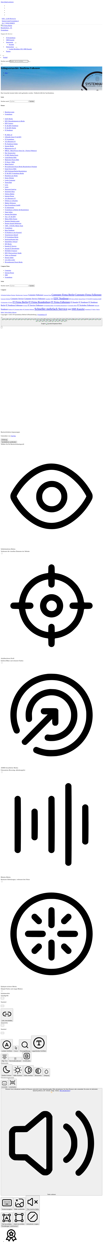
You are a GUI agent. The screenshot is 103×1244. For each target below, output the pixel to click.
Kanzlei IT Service (10, 246)
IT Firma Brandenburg (39, 302)
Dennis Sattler (9, 257)
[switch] (2, 553)
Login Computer (10, 180)
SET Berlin (8, 244)
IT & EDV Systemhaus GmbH (94, 298)
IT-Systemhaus (10, 38)
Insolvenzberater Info (11, 239)
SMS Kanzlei (10, 40)
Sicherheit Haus (10, 191)
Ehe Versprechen (10, 153)
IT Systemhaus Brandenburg (60, 305)
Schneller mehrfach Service (51, 308)
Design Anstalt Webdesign (13, 223)
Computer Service (17, 299)
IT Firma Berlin (20, 302)
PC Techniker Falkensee (28, 309)
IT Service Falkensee (35, 305)
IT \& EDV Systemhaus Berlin (14, 173)
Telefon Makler (9, 194)
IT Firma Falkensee (60, 302)
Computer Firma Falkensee (88, 294)
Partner (8, 51)
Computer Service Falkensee (34, 299)
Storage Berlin (9, 146)
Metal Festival (9, 164)
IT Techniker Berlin (72, 305)
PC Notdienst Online (11, 144)
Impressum (9, 42)
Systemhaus (8, 114)
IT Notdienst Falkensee (14, 305)
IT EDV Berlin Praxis (11, 155)
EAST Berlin (9, 119)
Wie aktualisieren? (65, 1090)
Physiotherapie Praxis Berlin (14, 262)
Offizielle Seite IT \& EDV (13, 137)
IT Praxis (25, 305)
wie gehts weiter (10, 260)
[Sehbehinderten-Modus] (2, 553)
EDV (52, 298)
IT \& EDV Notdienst (11, 125)
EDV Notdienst (61, 298)
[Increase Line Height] (2, 1025)
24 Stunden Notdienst (6, 295)
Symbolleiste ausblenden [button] (9, 442)
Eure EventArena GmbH (12, 205)
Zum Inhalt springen (7, 2)
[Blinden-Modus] (2, 882)
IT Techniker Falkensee (85, 305)
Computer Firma (47, 295)
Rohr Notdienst (9, 230)
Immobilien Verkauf (11, 241)
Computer (8, 270)
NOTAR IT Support (11, 251)
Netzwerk (97, 305)
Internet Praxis (82, 298)
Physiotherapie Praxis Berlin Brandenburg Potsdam (21, 166)
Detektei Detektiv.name (12, 221)
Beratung (13, 295)
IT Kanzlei (74, 302)
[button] (1, 327)
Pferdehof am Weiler (11, 176)
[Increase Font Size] (2, 998)
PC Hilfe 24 (8, 135)
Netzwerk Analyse (10, 189)
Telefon (94, 309)
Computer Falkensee (35, 295)
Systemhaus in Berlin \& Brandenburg (17, 210)
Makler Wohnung (10, 203)
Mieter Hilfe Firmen (11, 219)
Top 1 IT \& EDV (10, 216)
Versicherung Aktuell (11, 235)
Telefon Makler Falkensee (10, 312)
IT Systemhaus (9, 139)
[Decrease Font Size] (2, 1006)
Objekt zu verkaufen (11, 200)
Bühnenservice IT (10, 148)
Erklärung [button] (4, 439)
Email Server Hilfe (10, 169)
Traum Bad (8, 182)
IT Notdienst (9, 130)
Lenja (6, 187)
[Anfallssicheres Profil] (2, 663)
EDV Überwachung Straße (13, 253)
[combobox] (51, 322)
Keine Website (9, 178)
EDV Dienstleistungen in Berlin (15, 121)
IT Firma (10, 302)
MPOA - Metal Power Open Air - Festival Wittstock (21, 150)
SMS (6, 275)
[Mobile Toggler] (15, 42)
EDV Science (9, 123)
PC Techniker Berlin (18, 309)
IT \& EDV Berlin (10, 128)
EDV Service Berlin (73, 298)
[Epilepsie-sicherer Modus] (2, 991)
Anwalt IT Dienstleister (12, 248)
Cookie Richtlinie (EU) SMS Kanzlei (20, 49)
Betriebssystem (9, 112)
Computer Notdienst (5, 298)
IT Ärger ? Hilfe (10, 162)
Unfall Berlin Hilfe (10, 157)
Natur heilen (9, 212)
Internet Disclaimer (11, 214)
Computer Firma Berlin (63, 294)
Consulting (47, 298)
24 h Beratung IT (10, 141)
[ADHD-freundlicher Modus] (2, 772)
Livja (6, 185)
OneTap (13, 436)
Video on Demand (10, 255)
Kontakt (11, 44)
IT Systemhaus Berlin (11, 237)
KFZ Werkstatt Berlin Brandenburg (16, 171)
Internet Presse (9, 196)
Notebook (10, 309)
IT (86, 298)
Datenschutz (10, 47)
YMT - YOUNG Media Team (14, 226)
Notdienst (4, 309)
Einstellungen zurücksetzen (10, 1226)
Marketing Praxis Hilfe (12, 160)
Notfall (5, 57)
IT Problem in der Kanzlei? (13, 232)
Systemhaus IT (88, 309)
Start (6, 73)
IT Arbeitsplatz (9, 207)
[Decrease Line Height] (2, 1033)
